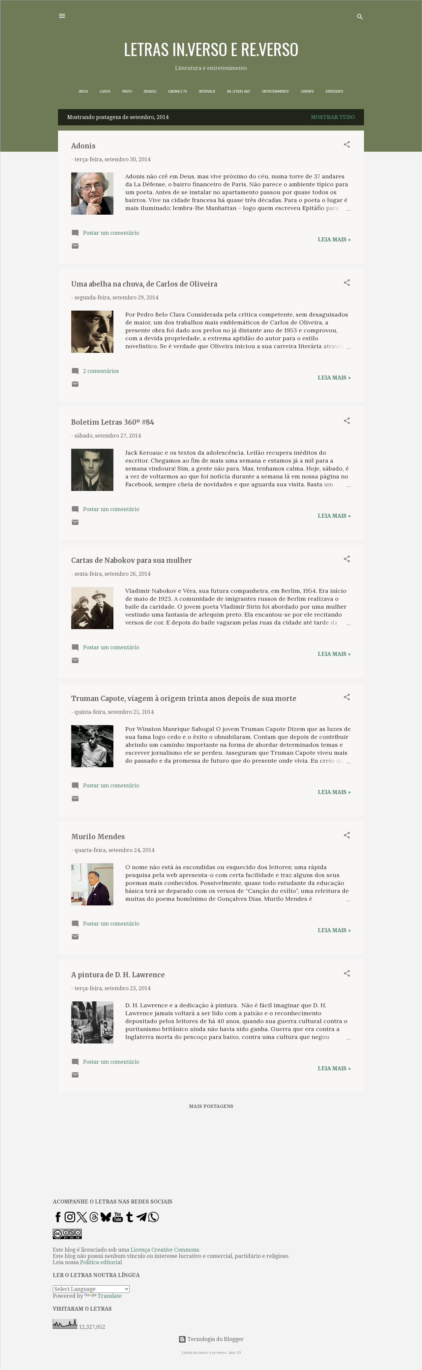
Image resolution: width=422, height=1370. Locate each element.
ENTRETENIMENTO (275, 91)
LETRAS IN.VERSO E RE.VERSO (211, 48)
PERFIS (127, 91)
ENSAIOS (150, 91)
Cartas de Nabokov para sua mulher (131, 560)
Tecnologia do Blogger (215, 1339)
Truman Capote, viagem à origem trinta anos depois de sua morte (183, 698)
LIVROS (105, 91)
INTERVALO (207, 91)
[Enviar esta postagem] (75, 248)
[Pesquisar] (360, 18)
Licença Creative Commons (165, 1250)
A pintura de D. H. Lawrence (118, 975)
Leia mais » (334, 239)
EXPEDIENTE (334, 91)
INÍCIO (83, 91)
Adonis (83, 146)
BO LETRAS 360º (238, 91)
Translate (110, 1296)
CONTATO (307, 91)
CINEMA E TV (177, 91)
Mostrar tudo (333, 117)
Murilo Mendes (98, 837)
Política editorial (101, 1262)
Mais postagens (211, 1106)
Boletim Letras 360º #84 (112, 422)
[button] (347, 145)
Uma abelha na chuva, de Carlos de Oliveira (144, 284)
